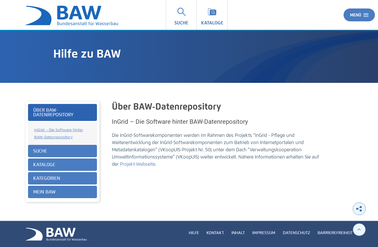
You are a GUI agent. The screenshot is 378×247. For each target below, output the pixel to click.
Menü (355, 15)
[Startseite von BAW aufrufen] (56, 233)
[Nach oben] (359, 229)
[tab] (62, 112)
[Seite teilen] (359, 208)
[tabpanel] (62, 151)
